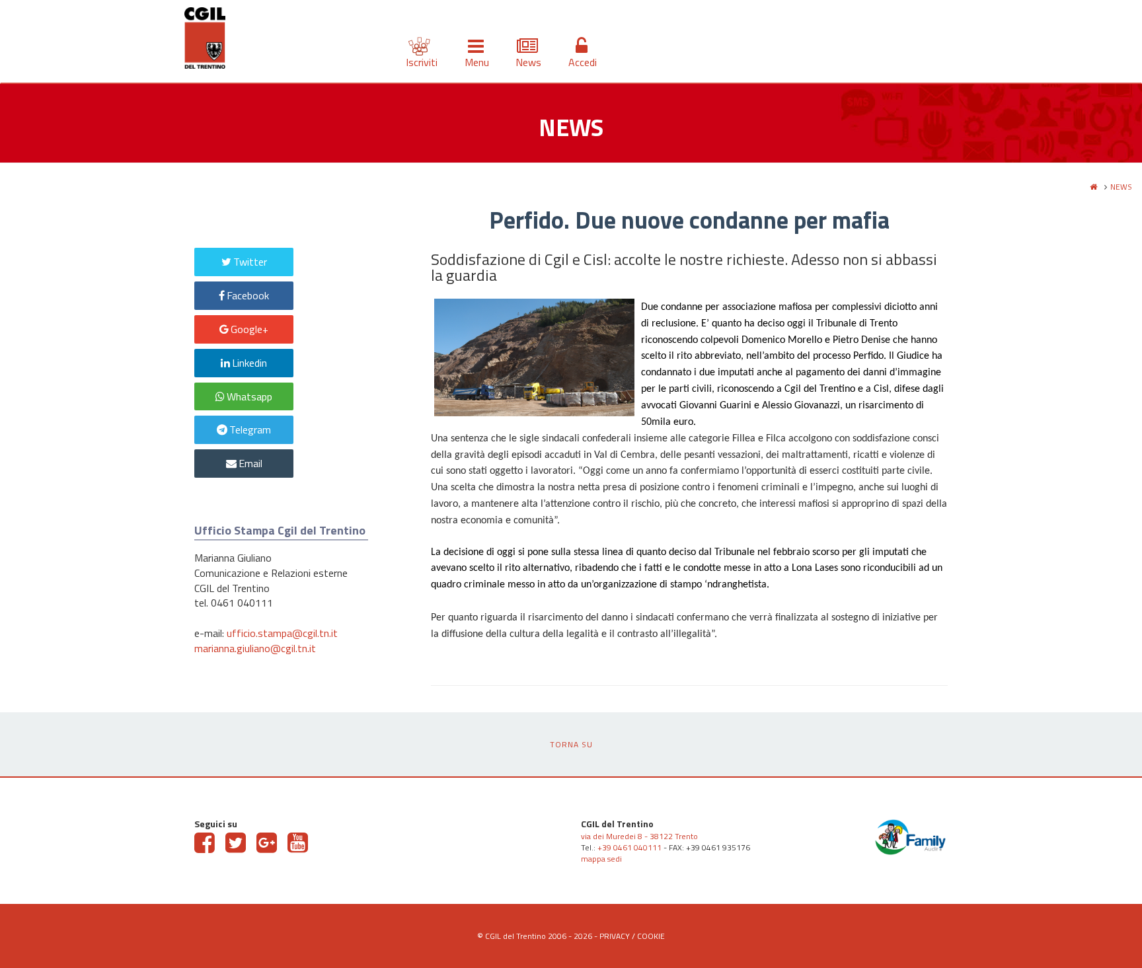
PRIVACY (614, 936)
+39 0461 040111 (629, 847)
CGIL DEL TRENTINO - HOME (204, 40)
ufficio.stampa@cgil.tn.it (282, 633)
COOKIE (651, 936)
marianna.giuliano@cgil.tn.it (255, 648)
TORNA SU (571, 744)
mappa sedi (601, 858)
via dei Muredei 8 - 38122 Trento (639, 836)
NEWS (1121, 186)
